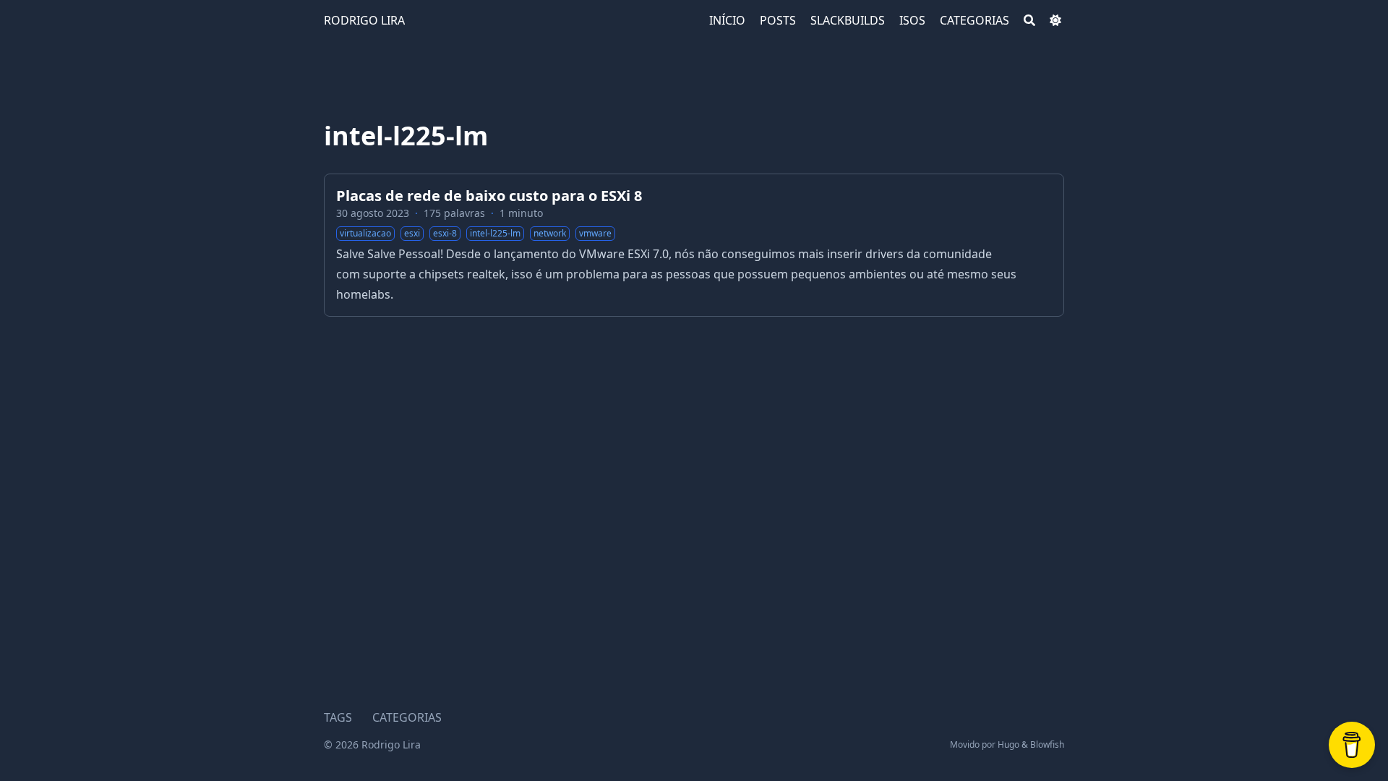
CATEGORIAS (407, 717)
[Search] (1029, 20)
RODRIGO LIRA (364, 20)
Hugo (1008, 744)
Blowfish (1047, 744)
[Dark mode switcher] (1055, 20)
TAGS (338, 717)
